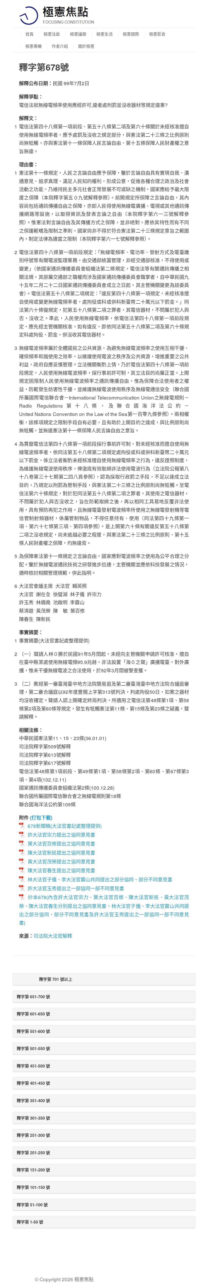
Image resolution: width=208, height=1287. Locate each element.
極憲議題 (78, 34)
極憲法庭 (52, 34)
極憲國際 (131, 34)
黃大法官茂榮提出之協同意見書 (61, 861)
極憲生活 (104, 34)
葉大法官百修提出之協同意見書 (61, 843)
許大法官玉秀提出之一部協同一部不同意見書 (76, 888)
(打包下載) (41, 817)
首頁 (29, 34)
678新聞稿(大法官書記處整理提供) (65, 825)
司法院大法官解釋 (52, 935)
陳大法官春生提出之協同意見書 (61, 870)
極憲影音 (157, 34)
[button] (104, 979)
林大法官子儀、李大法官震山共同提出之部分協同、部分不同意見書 (100, 879)
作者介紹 (60, 46)
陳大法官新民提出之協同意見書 (61, 852)
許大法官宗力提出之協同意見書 (61, 834)
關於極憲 (86, 46)
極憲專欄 (33, 46)
